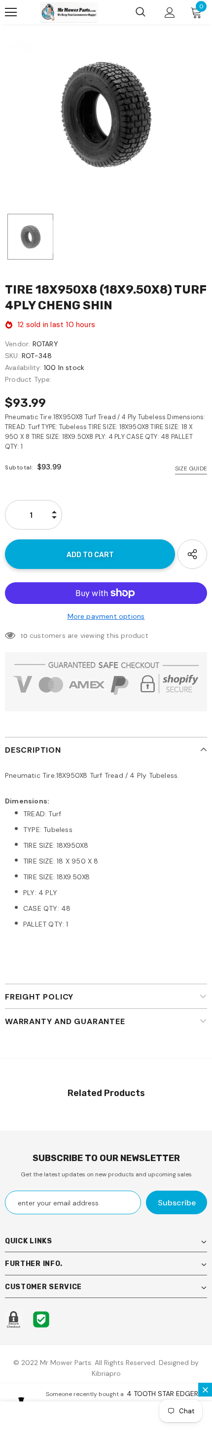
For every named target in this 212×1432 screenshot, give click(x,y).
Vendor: (17, 343)
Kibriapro (106, 1373)
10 (24, 636)
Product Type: (28, 379)
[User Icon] (170, 12)
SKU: (12, 355)
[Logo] (69, 12)
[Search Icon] (140, 12)
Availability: (23, 367)
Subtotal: (19, 467)
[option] (106, 114)
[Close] (205, 1390)
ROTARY (45, 343)
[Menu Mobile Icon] (11, 12)
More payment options (106, 616)
